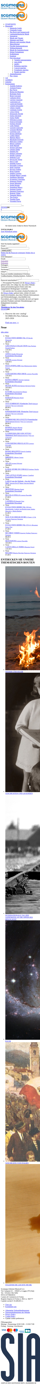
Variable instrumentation (22, 60)
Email (3, 246)
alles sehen (4, 332)
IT (2, 207)
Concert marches (20, 68)
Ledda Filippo (15, 136)
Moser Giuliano (15, 144)
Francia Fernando (16, 122)
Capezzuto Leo (15, 102)
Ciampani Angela (16, 110)
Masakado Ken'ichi (16, 140)
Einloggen (4, 261)
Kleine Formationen (17, 52)
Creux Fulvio (14, 112)
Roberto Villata (15, 193)
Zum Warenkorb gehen (9, 231)
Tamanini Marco (15, 195)
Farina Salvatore (15, 116)
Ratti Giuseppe (15, 167)
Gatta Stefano (14, 126)
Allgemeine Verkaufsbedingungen (17, 1310)
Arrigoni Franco (15, 88)
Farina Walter (14, 118)
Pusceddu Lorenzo (16, 165)
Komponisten (10, 84)
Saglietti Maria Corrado (18, 175)
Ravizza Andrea (15, 169)
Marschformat (15, 44)
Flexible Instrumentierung (19, 46)
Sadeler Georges (15, 173)
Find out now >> (12, 322)
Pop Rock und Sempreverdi (19, 32)
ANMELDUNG (6, 250)
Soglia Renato (15, 185)
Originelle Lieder (16, 30)
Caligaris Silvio (15, 98)
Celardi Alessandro (16, 106)
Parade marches (19, 72)
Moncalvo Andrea (16, 142)
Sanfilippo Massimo (17, 177)
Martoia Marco (15, 138)
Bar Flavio (13, 90)
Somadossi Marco (16, 187)
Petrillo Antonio (15, 155)
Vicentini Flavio (15, 201)
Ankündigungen (15, 74)
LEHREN (9, 80)
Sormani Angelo (15, 189)
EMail (4, 272)
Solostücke (13, 36)
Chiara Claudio (15, 108)
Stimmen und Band (16, 40)
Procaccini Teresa (16, 159)
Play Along (14, 76)
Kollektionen (14, 54)
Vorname (4, 267)
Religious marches (20, 66)
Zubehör (8, 82)
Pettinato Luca (15, 157)
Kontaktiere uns (10, 1307)
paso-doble (18, 62)
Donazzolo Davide (16, 114)
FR (6, 207)
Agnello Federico (16, 86)
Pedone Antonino (16, 153)
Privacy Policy (30, 283)
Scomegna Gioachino (17, 179)
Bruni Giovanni (15, 96)
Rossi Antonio (15, 171)
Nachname (5, 269)
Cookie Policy (10, 1316)
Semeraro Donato (16, 181)
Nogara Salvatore (16, 148)
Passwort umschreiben (9, 280)
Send (3, 305)
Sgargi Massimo (15, 183)
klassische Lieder (16, 28)
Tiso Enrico (14, 197)
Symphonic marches (21, 70)
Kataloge (13, 56)
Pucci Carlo (14, 161)
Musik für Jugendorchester (19, 50)
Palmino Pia (14, 151)
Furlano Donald (15, 124)
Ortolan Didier (15, 149)
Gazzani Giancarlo (16, 128)
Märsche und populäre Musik (20, 42)
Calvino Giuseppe (16, 100)
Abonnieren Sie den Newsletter (12, 307)
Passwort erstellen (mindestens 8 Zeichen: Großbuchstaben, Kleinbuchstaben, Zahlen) (17, 275)
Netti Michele (14, 146)
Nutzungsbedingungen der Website (17, 1312)
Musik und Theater (16, 38)
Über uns (8, 1305)
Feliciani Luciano (16, 120)
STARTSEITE (10, 24)
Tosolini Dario (15, 199)
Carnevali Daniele (16, 104)
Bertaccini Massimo (17, 92)
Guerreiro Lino (15, 132)
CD (6, 78)
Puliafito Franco (15, 163)
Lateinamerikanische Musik (19, 34)
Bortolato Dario (15, 94)
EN (4, 207)
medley (16, 64)
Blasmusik (9, 26)
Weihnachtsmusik (16, 48)
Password (5, 248)
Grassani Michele (16, 130)
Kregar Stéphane (16, 134)
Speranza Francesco (17, 191)
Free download (15, 58)
